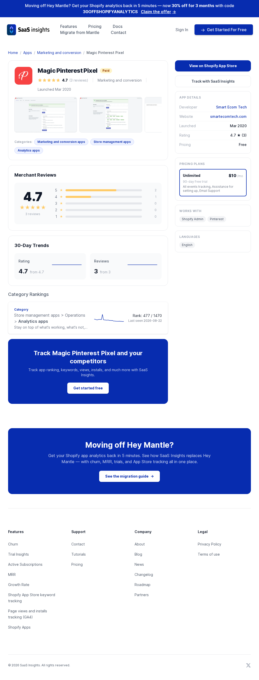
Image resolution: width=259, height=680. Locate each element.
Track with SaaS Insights (213, 81)
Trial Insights (18, 554)
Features (68, 26)
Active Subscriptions (25, 564)
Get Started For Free (227, 29)
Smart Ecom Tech (231, 107)
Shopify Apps (19, 627)
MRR (12, 574)
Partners (142, 595)
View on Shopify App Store (213, 66)
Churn (13, 544)
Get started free (88, 388)
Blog (138, 554)
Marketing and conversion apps (61, 142)
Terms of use (209, 554)
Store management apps (112, 142)
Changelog (144, 574)
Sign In (182, 29)
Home (13, 52)
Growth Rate (18, 584)
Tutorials (78, 554)
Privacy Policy (209, 544)
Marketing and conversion (59, 52)
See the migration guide (129, 476)
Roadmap (142, 584)
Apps (27, 52)
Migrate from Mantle (79, 32)
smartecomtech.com (228, 116)
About (140, 544)
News (139, 564)
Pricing (94, 26)
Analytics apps (29, 150)
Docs (117, 26)
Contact (118, 32)
